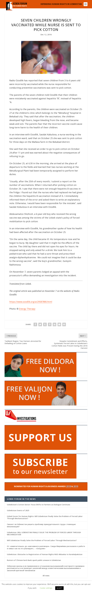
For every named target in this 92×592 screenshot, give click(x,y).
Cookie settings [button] (46, 588)
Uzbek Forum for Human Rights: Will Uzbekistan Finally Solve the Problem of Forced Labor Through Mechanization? (45, 517)
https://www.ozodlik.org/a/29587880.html (30, 301)
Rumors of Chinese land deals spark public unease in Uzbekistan (34, 560)
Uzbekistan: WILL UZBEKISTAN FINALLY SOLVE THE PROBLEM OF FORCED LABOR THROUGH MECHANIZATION (44, 533)
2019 (75, 486)
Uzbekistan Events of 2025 (18, 510)
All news (46, 576)
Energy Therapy (27, 308)
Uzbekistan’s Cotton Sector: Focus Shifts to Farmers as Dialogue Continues (38, 504)
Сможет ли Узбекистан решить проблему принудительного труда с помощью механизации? (41, 525)
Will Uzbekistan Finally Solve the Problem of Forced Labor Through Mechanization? (42, 540)
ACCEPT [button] (59, 588)
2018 (68, 486)
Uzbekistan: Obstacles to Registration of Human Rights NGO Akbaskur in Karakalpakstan (44, 554)
